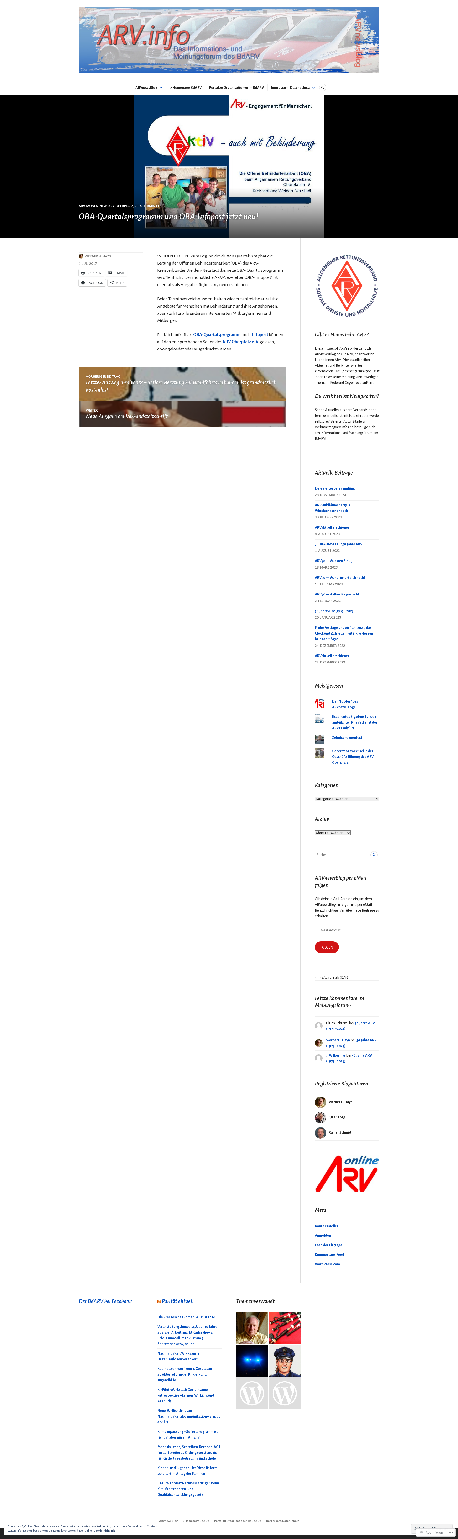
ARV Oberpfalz (120, 206)
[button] (347, 284)
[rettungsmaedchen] (285, 1393)
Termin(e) (151, 206)
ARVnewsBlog (146, 87)
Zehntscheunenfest (347, 738)
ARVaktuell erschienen (332, 527)
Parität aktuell (177, 1301)
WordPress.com (327, 1264)
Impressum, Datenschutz (290, 87)
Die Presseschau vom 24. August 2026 (186, 1317)
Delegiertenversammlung (335, 488)
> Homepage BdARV (186, 87)
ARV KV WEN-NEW (93, 206)
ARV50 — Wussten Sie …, (333, 561)
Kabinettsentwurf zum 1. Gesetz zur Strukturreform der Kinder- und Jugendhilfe (184, 1374)
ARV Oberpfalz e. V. (240, 341)
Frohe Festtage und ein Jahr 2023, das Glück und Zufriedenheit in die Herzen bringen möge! (344, 633)
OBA (138, 206)
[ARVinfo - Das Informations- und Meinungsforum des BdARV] (252, 1328)
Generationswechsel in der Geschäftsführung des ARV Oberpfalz (353, 756)
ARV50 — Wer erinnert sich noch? (340, 577)
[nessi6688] (285, 1361)
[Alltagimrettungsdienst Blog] (252, 1393)
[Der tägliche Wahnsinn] (285, 1328)
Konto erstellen (327, 1226)
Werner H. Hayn (98, 256)
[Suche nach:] (347, 855)
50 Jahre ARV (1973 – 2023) (335, 611)
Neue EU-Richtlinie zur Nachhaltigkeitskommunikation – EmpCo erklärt (189, 1416)
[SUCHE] (322, 87)
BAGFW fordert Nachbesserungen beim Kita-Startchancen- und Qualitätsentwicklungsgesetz (188, 1489)
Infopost (260, 334)
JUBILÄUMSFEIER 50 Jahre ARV (338, 544)
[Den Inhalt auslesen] (159, 1301)
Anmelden (323, 1235)
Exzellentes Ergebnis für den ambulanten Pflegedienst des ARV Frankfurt (355, 722)
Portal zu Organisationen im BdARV (236, 87)
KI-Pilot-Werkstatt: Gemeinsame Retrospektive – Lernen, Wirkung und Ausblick (185, 1395)
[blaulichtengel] (252, 1361)
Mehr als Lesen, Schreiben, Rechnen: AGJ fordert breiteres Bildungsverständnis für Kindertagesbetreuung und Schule (188, 1452)
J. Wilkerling (335, 1055)
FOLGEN (326, 947)
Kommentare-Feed (329, 1255)
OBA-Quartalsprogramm (217, 334)
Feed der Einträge (328, 1245)
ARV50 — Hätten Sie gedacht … (338, 594)
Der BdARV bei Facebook (105, 1301)
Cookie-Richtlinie (104, 1530)
